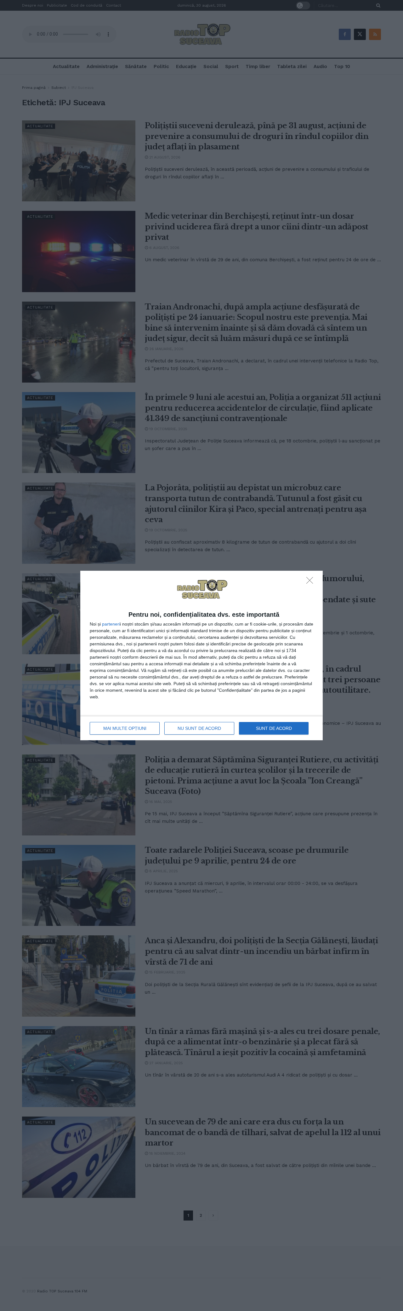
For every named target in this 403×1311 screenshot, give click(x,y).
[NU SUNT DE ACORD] (311, 582)
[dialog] (201, 655)
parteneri (111, 624)
